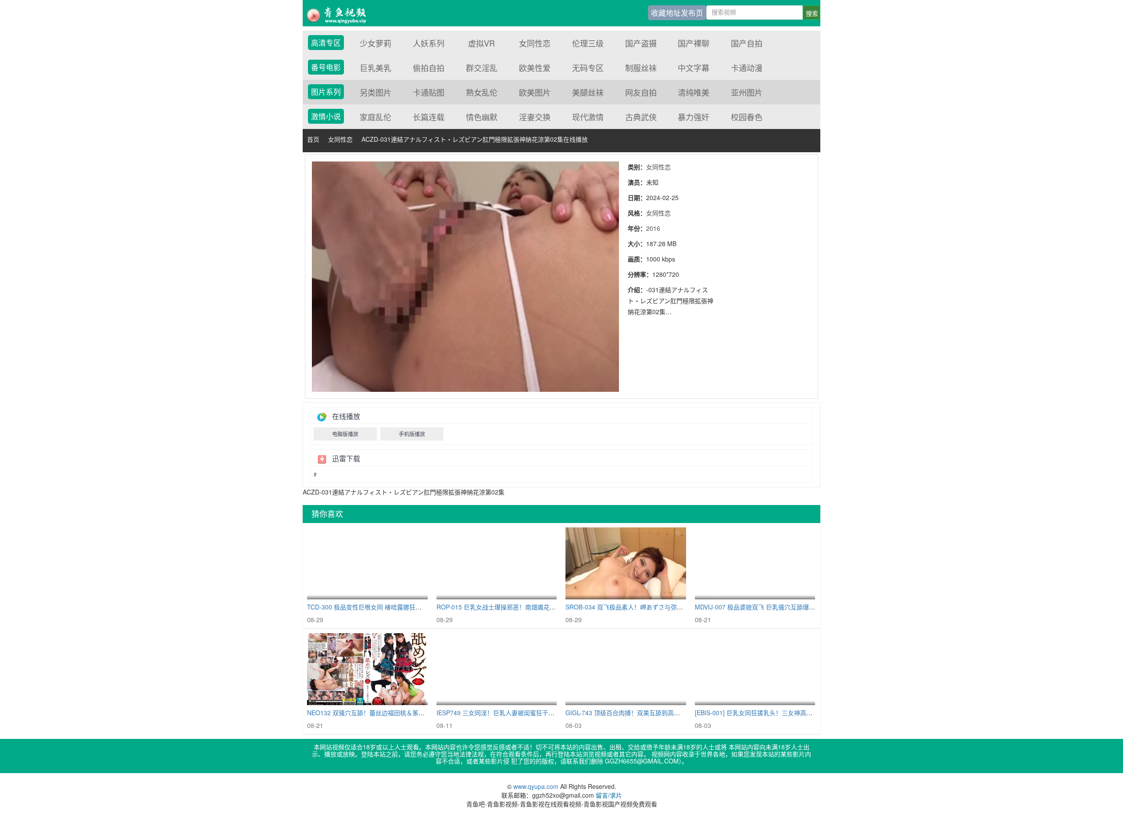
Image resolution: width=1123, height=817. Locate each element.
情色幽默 (481, 116)
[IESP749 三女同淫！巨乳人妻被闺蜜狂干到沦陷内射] (496, 669)
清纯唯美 (693, 92)
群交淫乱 (481, 67)
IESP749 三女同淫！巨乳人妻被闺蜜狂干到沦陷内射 (507, 712)
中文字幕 (693, 67)
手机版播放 (412, 433)
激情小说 (326, 116)
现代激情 (588, 116)
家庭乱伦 (375, 116)
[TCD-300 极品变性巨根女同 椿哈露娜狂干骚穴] (367, 563)
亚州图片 (746, 92)
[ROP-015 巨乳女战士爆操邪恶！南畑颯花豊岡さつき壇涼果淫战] (496, 563)
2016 (653, 228)
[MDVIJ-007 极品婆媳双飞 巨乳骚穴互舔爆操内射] (755, 563)
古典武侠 (641, 116)
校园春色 (746, 116)
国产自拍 (746, 43)
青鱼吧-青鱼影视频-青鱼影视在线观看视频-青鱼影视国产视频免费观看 (342, 13)
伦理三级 (588, 43)
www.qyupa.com (536, 786)
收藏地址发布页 (677, 12)
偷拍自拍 (428, 67)
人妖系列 (428, 43)
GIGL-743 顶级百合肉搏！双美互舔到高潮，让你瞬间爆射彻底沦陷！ (659, 712)
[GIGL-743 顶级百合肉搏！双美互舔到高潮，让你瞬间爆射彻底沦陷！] (625, 669)
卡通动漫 (746, 67)
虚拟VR (481, 43)
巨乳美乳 (375, 67)
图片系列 (326, 91)
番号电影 (326, 67)
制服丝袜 (641, 67)
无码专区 (588, 67)
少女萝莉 (375, 43)
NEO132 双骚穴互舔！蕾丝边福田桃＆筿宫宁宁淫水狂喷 (384, 712)
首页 (313, 139)
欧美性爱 (535, 67)
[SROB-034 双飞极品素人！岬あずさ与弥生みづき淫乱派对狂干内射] (625, 563)
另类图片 (375, 92)
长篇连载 (428, 116)
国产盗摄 (641, 43)
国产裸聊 (693, 43)
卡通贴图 (428, 92)
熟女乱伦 (481, 92)
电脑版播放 (345, 433)
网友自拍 (641, 92)
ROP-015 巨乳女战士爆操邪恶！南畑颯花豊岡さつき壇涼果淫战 (523, 606)
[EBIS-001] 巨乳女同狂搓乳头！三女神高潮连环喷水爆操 (772, 712)
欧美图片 (535, 92)
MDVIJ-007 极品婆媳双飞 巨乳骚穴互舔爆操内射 (761, 606)
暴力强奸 (693, 116)
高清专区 (326, 42)
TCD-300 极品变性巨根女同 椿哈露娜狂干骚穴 (370, 606)
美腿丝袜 (588, 92)
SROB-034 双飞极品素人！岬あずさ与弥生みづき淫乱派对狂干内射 (658, 606)
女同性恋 (535, 43)
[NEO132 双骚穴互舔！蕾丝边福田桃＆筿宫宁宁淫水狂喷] (367, 669)
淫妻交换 (535, 116)
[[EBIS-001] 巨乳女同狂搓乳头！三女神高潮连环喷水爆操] (755, 669)
